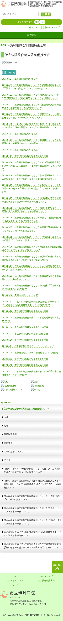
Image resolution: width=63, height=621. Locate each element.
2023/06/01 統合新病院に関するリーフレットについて (28, 346)
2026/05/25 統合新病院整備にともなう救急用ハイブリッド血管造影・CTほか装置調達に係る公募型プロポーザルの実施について (32, 188)
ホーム (15, 576)
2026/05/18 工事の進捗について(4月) (20, 295)
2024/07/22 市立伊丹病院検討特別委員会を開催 (25, 333)
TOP (3, 45)
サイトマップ (53, 27)
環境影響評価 (10, 434)
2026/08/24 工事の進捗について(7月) (20, 79)
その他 (7, 460)
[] (45, 14)
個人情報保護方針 (46, 580)
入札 (6, 417)
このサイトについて (15, 580)
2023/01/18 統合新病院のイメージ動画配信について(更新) (30, 352)
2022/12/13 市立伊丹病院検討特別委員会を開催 (25, 359)
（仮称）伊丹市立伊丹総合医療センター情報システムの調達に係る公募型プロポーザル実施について (32, 470)
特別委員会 (9, 443)
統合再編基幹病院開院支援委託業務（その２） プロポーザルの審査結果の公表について (32, 522)
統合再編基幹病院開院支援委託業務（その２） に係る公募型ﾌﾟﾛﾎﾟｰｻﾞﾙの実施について (32, 498)
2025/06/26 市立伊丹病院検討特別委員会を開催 (25, 311)
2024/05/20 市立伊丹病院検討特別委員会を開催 (25, 340)
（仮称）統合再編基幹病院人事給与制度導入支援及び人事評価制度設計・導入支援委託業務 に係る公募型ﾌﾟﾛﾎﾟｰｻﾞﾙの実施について (32, 484)
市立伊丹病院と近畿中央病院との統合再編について (25, 408)
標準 (37, 22)
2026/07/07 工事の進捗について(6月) (20, 134)
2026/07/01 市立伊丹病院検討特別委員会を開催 (25, 156)
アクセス (36, 27)
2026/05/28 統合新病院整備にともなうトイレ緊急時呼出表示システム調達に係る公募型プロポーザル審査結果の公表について (31, 165)
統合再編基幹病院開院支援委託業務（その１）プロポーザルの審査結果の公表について (32, 510)
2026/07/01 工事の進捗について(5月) (20, 149)
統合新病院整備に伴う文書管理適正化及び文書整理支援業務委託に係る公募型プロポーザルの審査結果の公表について (32, 546)
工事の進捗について (13, 451)
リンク (15, 585)
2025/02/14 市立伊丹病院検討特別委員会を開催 (25, 327)
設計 (6, 426)
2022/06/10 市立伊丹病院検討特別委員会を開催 (25, 365)
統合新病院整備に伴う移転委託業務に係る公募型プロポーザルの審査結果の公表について (32, 534)
